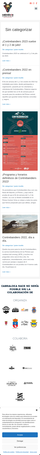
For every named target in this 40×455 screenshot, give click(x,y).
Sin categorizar (7, 49)
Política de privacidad (22, 452)
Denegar (20, 441)
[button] (37, 410)
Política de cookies (9, 452)
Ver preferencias (20, 447)
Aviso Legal (33, 452)
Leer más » (6, 61)
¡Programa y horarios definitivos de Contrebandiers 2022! (19, 178)
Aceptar (20, 435)
